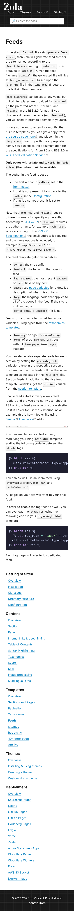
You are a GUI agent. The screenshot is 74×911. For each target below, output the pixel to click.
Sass (11, 668)
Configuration (17, 604)
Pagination (15, 708)
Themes (25, 12)
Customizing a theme (22, 778)
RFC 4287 (31, 222)
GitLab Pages (17, 818)
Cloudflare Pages (19, 854)
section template (29, 388)
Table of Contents (20, 644)
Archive (13, 744)
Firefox (10, 419)
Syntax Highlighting (21, 650)
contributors (37, 903)
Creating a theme (20, 772)
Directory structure (21, 599)
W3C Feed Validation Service (25, 155)
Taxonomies (16, 656)
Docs (11, 12)
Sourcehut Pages (19, 800)
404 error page (18, 738)
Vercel (12, 836)
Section (13, 626)
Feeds (12, 720)
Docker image (17, 878)
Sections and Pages (21, 702)
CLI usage (15, 592)
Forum (41, 12)
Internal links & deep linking (26, 638)
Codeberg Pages (19, 824)
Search (12, 662)
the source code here (20, 136)
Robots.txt (15, 732)
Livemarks (26, 419)
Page (11, 632)
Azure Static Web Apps (24, 848)
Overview (14, 580)
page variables (39, 287)
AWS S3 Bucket (18, 872)
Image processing (20, 674)
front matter (21, 186)
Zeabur (13, 842)
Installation (15, 586)
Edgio (12, 830)
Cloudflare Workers (21, 860)
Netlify (12, 806)
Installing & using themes (25, 766)
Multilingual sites (19, 681)
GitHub (58, 12)
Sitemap (13, 726)
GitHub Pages (17, 812)
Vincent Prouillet (45, 898)
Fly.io (11, 866)
